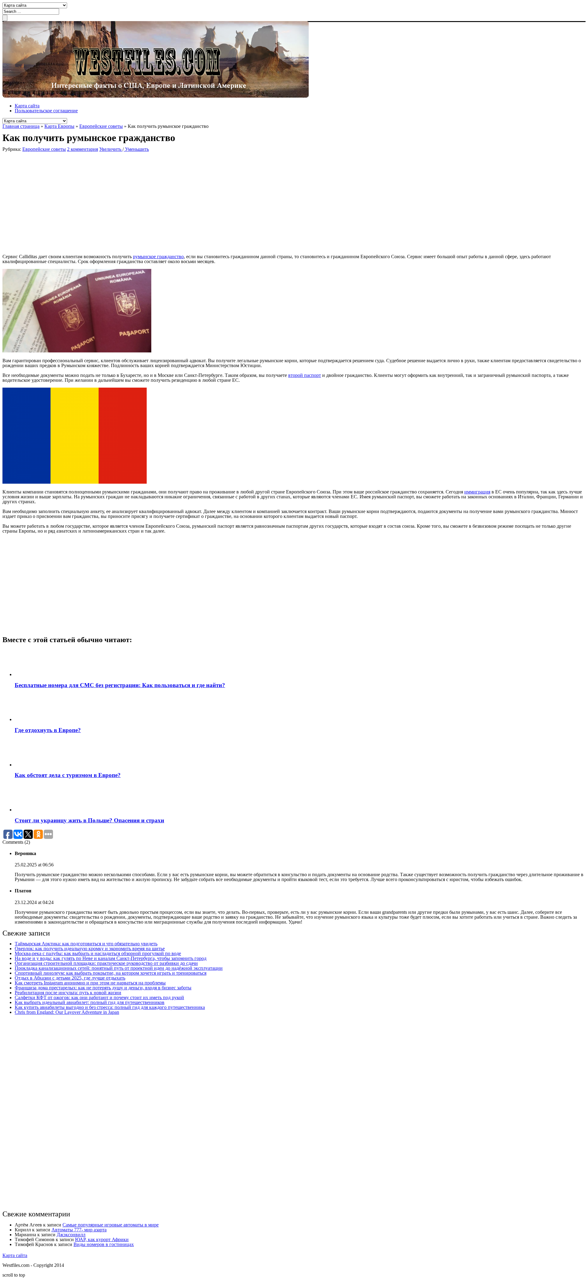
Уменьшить (136, 149)
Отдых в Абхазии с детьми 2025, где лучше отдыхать (70, 977)
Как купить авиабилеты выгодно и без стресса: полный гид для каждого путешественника (110, 1007)
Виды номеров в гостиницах (104, 1244)
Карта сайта (27, 105)
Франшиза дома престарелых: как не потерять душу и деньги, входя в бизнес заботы (103, 987)
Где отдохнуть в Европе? (48, 730)
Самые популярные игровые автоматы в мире (110, 1224)
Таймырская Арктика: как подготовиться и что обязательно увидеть (86, 943)
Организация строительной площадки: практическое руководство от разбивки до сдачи (106, 963)
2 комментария (82, 149)
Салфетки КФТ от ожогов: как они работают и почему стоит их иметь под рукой (99, 997)
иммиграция (477, 491)
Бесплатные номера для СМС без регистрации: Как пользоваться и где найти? (120, 685)
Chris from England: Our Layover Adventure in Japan (67, 1012)
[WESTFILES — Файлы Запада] (155, 96)
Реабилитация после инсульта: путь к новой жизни (68, 992)
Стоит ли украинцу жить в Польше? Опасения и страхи (89, 820)
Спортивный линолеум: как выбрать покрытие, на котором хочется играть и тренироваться (110, 973)
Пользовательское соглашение (46, 110)
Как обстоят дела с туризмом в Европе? (68, 775)
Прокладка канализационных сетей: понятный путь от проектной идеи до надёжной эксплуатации (119, 968)
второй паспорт (304, 375)
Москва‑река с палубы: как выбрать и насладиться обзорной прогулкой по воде (98, 953)
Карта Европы (59, 126)
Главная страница (21, 126)
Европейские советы (101, 126)
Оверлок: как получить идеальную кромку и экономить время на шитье (90, 948)
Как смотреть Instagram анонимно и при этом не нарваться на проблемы (90, 982)
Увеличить (111, 149)
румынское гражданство (158, 256)
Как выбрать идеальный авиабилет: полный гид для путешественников (89, 1002)
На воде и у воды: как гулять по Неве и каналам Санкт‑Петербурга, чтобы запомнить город (110, 958)
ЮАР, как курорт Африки (102, 1239)
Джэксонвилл (71, 1234)
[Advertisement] (91, 202)
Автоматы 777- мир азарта (79, 1229)
